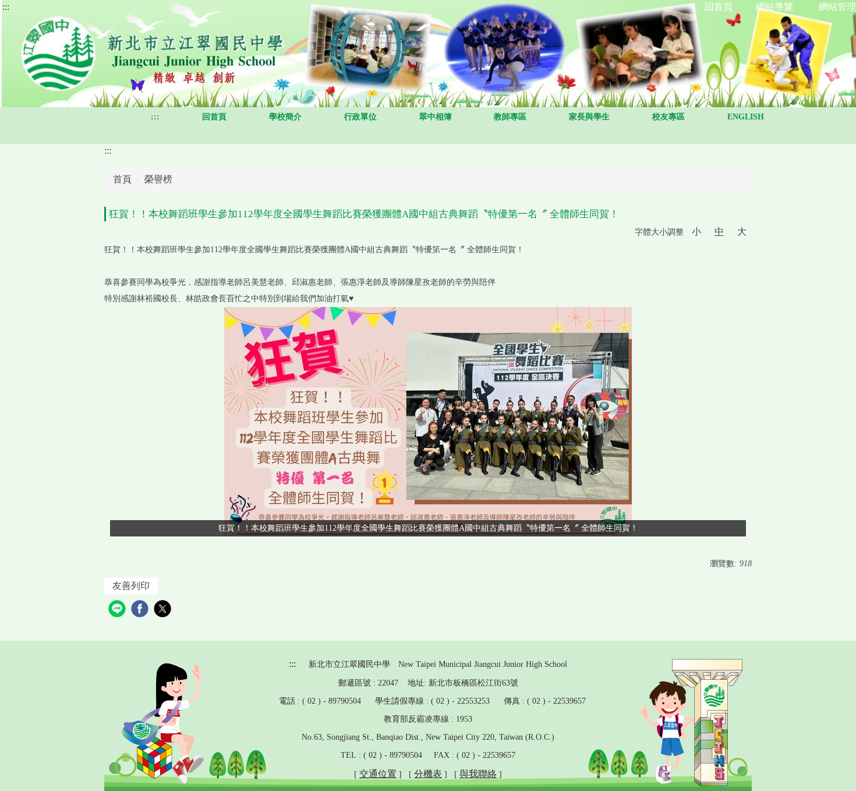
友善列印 (131, 586)
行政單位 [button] (360, 116)
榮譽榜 (158, 179)
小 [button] (696, 231)
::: (5, 7)
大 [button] (742, 231)
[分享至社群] (118, 610)
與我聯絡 (478, 774)
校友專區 (668, 116)
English (745, 116)
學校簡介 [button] (285, 116)
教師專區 (510, 116)
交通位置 (378, 774)
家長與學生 (589, 116)
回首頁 (214, 116)
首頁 (122, 179)
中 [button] (719, 231)
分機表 (428, 774)
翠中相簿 (435, 116)
